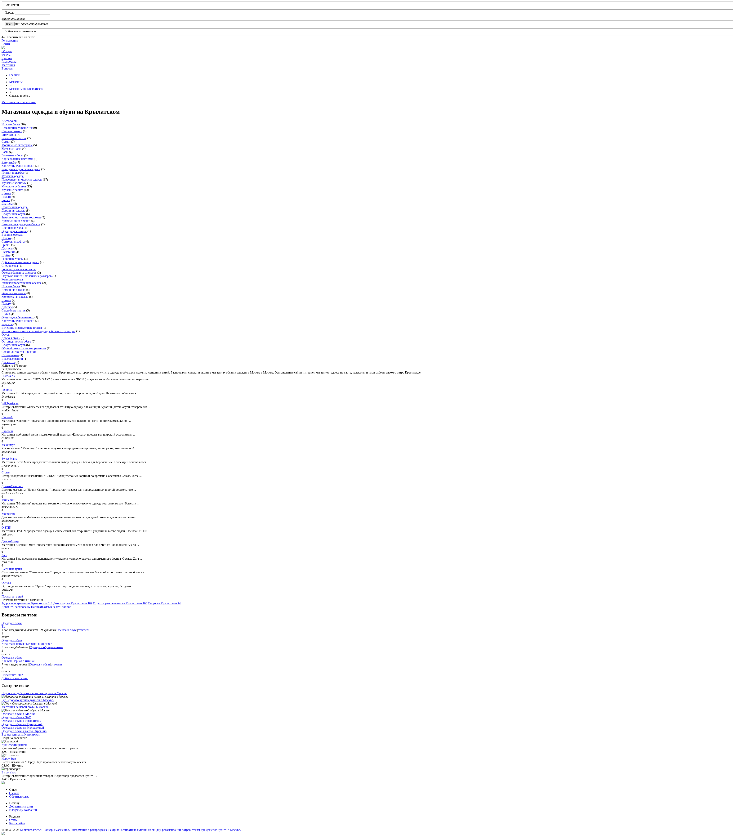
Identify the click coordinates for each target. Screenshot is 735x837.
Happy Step (9, 758)
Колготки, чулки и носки (18, 165)
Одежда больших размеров (19, 272)
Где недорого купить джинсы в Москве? (28, 700)
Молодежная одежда (15, 296)
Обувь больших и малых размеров (24, 348)
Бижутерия (9, 134)
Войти (6, 44)
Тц (3, 626)
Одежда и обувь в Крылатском (21, 720)
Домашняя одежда (13, 210)
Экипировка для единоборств (21, 224)
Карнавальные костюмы (17, 158)
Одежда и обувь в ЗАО (16, 717)
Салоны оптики (12, 131)
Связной (7, 417)
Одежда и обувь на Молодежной (23, 727)
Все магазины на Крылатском (21, 734)
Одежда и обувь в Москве (18, 713)
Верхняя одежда (12, 234)
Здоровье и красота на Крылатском (27, 603)
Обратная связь (19, 796)
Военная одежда (12, 227)
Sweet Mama (9, 458)
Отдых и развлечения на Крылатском (120, 603)
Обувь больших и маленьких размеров (27, 276)
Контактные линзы (14, 138)
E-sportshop (9, 772)
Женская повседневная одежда (22, 282)
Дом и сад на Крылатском (72, 603)
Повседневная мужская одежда (22, 179)
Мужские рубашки (14, 186)
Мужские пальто (12, 189)
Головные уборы (12, 155)
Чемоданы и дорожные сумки (21, 169)
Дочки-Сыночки (12, 486)
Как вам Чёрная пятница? (18, 661)
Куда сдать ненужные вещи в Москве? (27, 643)
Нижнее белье (11, 124)
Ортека (6, 582)
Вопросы (7, 68)
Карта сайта (17, 823)
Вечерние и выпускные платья (22, 327)
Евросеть (7, 431)
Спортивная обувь (13, 214)
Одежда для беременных (18, 317)
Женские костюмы (14, 293)
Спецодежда (10, 265)
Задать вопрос (62, 606)
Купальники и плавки (16, 220)
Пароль (9, 12)
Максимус (8, 444)
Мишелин (8, 500)
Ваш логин (12, 5)
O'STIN (6, 527)
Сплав (6, 472)
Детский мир (10, 541)
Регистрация (10, 40)
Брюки (6, 200)
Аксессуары (9, 121)
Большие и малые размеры (19, 269)
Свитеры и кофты (13, 241)
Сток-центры (10, 355)
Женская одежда (12, 279)
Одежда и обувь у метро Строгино (24, 731)
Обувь (6, 334)
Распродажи (9, 61)
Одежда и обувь (12, 623)
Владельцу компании (23, 810)
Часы (5, 152)
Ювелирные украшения (17, 127)
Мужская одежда (13, 176)
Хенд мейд (9, 162)
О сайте (14, 793)
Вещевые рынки (12, 358)
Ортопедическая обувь (16, 341)
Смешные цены (12, 569)
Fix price (7, 389)
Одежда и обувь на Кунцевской (22, 724)
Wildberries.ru (10, 403)
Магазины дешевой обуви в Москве (25, 707)
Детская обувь (11, 338)
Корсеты (7, 324)
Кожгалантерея (11, 148)
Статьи (13, 819)
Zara (4, 555)
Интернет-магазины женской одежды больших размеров (38, 331)
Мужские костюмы (14, 183)
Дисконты (8, 362)
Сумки (6, 141)
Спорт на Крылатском (164, 603)
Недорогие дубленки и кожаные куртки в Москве (34, 693)
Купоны (7, 58)
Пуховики (8, 251)
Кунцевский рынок (14, 744)
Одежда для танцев (14, 231)
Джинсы (7, 203)
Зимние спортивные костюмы (21, 217)
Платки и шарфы (13, 172)
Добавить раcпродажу (16, 606)
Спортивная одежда (15, 207)
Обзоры (7, 51)
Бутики (6, 193)
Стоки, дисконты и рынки (19, 351)
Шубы (6, 255)
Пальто (6, 196)
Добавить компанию (15, 678)
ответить (83, 630)
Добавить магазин (21, 806)
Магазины (8, 65)
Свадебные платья (13, 310)
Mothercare (8, 513)
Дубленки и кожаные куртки (20, 262)
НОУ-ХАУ (9, 376)
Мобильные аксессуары (17, 145)
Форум (6, 54)
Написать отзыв (41, 606)
